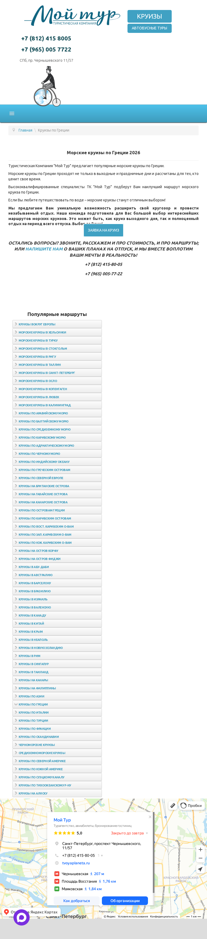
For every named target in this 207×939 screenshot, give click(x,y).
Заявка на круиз (103, 230)
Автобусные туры (149, 28)
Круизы (149, 16)
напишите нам (44, 248)
